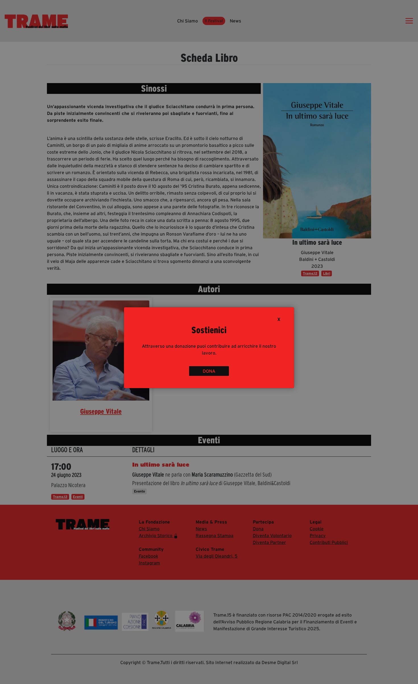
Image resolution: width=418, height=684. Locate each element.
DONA (209, 371)
